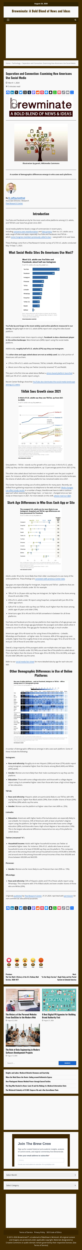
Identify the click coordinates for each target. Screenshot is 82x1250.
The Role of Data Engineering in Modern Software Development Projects (23, 1051)
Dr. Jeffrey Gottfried (16, 198)
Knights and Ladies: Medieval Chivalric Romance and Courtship (27, 1073)
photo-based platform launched (59, 373)
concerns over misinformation (26, 231)
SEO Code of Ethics (54, 1232)
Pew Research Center (14, 203)
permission (68, 896)
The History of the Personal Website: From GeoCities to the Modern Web (21, 1016)
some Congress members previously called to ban (31, 237)
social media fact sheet (25, 661)
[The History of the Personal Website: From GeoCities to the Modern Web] (23, 1000)
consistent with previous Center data (50, 579)
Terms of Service (26, 1232)
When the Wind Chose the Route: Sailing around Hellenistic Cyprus (29, 1077)
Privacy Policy (39, 1232)
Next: (58, 977)
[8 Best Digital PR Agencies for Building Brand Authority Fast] (59, 1000)
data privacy (47, 231)
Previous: (22, 977)
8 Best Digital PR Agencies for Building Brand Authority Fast (59, 1016)
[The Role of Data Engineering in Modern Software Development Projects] (23, 1035)
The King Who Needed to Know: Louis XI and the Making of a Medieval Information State (36, 1086)
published (18, 896)
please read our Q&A (62, 496)
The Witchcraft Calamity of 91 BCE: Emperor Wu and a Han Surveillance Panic (32, 1090)
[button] (8, 20)
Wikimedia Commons (50, 163)
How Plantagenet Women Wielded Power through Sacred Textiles (28, 1081)
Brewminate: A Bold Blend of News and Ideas (41, 11)
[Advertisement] (41, 41)
